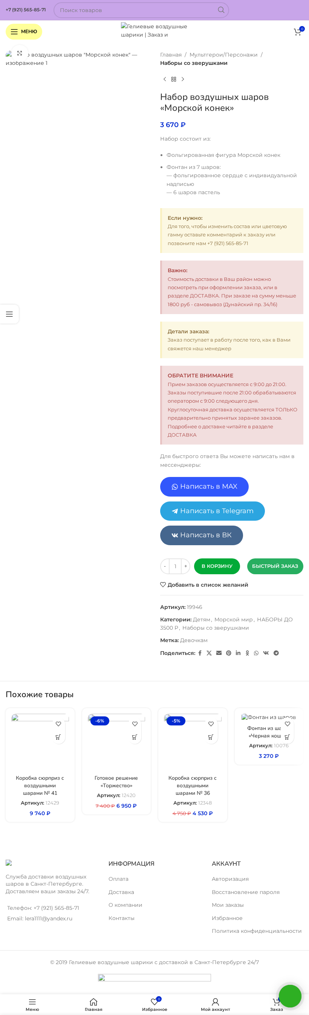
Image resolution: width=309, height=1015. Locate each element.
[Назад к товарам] (173, 79)
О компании (125, 905)
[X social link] (209, 653)
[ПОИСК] (221, 10)
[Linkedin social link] (238, 653)
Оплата (118, 878)
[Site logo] (154, 31)
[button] (58, 737)
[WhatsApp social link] (256, 653)
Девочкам (194, 640)
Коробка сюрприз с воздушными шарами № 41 (40, 785)
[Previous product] (164, 79)
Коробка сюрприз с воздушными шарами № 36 (192, 785)
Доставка (121, 892)
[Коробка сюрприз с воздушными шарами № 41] (40, 742)
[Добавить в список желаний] (58, 724)
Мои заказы (228, 905)
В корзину (217, 566)
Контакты (122, 918)
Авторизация (230, 878)
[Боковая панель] (9, 314)
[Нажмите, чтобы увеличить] (19, 53)
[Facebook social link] (199, 653)
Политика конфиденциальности (257, 931)
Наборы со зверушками (194, 63)
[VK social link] (266, 653)
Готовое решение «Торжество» (116, 781)
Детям (201, 619)
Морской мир (233, 619)
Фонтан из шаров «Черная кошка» (269, 732)
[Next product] (182, 79)
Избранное (227, 918)
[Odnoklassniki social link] (247, 653)
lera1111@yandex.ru (48, 918)
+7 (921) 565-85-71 (26, 9)
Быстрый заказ (275, 566)
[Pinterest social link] (229, 653)
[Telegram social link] (276, 653)
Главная (171, 54)
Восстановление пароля (246, 892)
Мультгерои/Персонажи (224, 54)
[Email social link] (219, 653)
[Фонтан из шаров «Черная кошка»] (269, 717)
